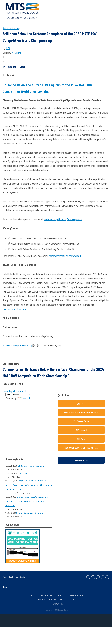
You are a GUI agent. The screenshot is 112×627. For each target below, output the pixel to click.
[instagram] (102, 577)
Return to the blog (11, 28)
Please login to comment (14, 391)
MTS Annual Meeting (23, 473)
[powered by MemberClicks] (56, 610)
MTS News (16, 52)
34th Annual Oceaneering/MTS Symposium (30, 513)
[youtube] (107, 577)
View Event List (81, 460)
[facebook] (88, 577)
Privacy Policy (79, 595)
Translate (26, 398)
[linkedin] (98, 577)
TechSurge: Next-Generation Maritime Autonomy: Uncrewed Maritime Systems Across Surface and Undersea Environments (26, 501)
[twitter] (93, 577)
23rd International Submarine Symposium (31, 466)
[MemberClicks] (22, 11)
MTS (8, 48)
